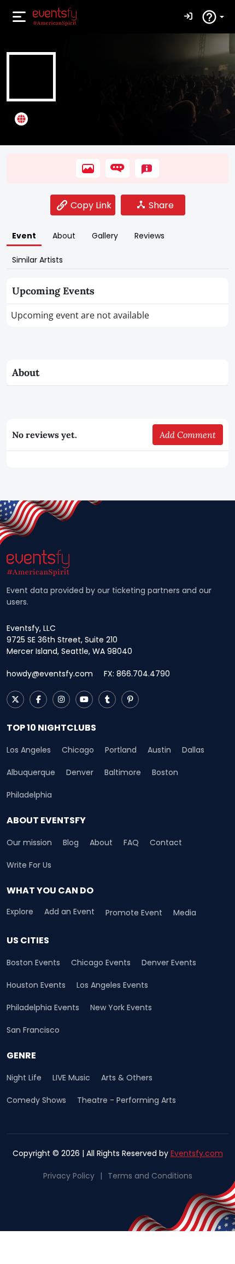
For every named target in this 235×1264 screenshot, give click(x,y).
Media (184, 912)
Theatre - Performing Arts (126, 1100)
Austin (159, 749)
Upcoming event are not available (80, 315)
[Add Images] (88, 168)
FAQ (131, 842)
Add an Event (69, 911)
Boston (165, 772)
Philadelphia (29, 794)
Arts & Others (126, 1077)
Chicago (78, 749)
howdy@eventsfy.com (50, 673)
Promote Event (133, 912)
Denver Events (169, 962)
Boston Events (33, 962)
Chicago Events (101, 962)
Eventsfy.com (197, 1153)
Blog (71, 842)
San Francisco (33, 1029)
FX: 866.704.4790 (137, 673)
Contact (166, 842)
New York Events (121, 1007)
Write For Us (29, 864)
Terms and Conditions (150, 1175)
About (101, 842)
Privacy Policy (69, 1175)
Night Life (24, 1077)
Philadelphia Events (43, 1007)
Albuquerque (31, 772)
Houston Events (36, 985)
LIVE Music (71, 1077)
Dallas (193, 749)
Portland (121, 749)
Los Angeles (29, 749)
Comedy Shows (36, 1100)
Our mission (29, 842)
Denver (79, 772)
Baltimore (122, 772)
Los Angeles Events (112, 985)
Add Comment (188, 434)
